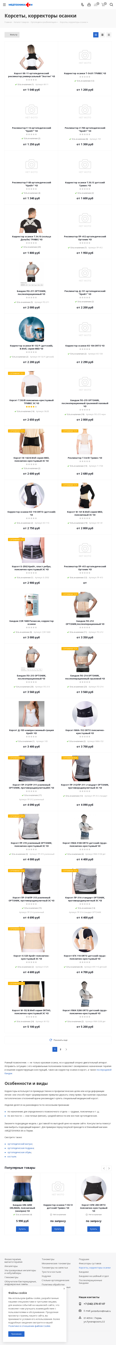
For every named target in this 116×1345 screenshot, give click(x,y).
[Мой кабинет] (89, 4)
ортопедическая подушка (21, 1148)
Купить (22, 1229)
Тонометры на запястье (55, 1267)
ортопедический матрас (20, 1143)
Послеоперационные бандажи (90, 1281)
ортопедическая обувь (19, 1152)
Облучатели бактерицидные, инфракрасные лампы (21, 1283)
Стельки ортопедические (55, 1280)
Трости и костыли (51, 1271)
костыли (12, 1156)
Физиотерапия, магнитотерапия (13, 1260)
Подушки (84, 1259)
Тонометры (48, 1259)
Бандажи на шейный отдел (94, 1275)
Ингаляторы (11, 1266)
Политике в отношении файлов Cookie (29, 1325)
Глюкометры (11, 1277)
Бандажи (84, 1271)
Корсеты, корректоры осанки (95, 1267)
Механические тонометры (56, 1263)
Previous (104, 1168)
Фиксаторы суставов (90, 1263)
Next (108, 1168)
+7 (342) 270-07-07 (94, 1303)
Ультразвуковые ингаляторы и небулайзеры (20, 1271)
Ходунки (46, 1275)
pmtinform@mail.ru (101, 1311)
